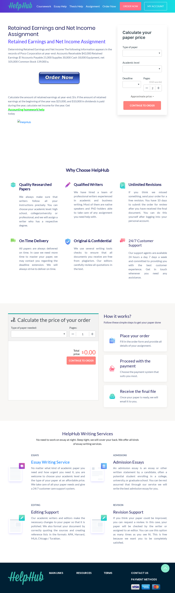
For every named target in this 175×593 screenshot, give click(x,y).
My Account (155, 6)
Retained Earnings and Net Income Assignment (56, 41)
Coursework (44, 6)
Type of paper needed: (24, 327)
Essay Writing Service (50, 461)
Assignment (93, 6)
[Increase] (158, 88)
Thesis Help (76, 6)
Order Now (109, 6)
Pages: (73, 327)
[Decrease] (147, 88)
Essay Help (60, 6)
